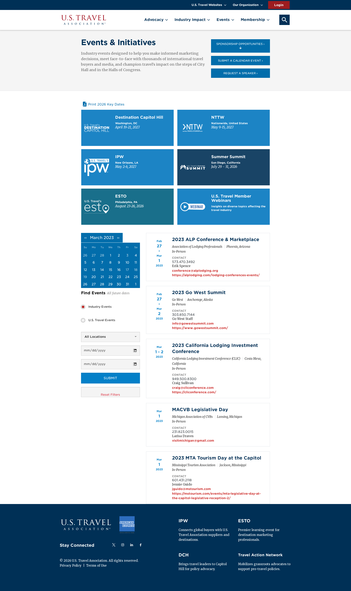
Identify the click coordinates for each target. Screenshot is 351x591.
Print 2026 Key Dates (106, 104)
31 (127, 284)
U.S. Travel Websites (207, 5)
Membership (253, 19)
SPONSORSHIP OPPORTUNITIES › (240, 44)
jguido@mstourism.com (191, 489)
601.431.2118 (182, 480)
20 (93, 277)
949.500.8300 (184, 379)
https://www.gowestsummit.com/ (200, 328)
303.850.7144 (183, 315)
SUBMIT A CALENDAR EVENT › (240, 60)
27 (94, 284)
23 (119, 277)
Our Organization (246, 5)
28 (102, 284)
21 (102, 277)
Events (223, 19)
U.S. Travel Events (101, 320)
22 (110, 277)
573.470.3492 (183, 262)
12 (85, 270)
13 (93, 270)
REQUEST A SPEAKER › (240, 73)
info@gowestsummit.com (193, 323)
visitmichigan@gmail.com (193, 440)
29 (110, 284)
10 (127, 262)
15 (110, 270)
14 (102, 270)
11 (135, 262)
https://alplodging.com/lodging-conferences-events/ (216, 275)
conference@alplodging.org (195, 271)
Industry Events (100, 306)
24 (127, 277)
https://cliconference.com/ (194, 392)
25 (136, 277)
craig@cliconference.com (193, 388)
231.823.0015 (182, 432)
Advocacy (154, 19)
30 (119, 284)
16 (119, 270)
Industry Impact (190, 19)
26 (85, 284)
